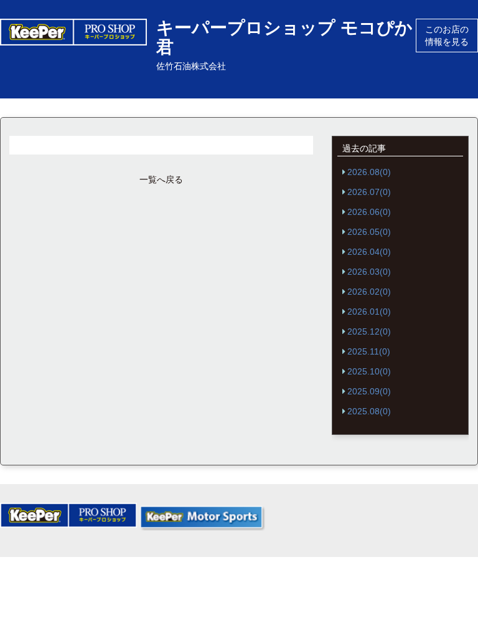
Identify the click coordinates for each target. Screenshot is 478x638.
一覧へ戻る (161, 179)
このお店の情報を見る (447, 35)
